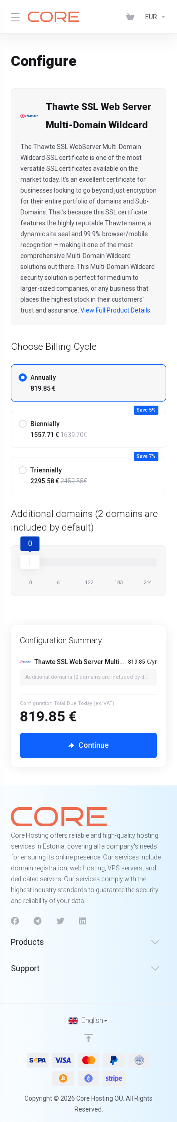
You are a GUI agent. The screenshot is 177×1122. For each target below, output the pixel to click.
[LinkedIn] (83, 921)
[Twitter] (60, 921)
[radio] (23, 377)
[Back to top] (88, 1038)
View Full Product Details (114, 310)
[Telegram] (37, 921)
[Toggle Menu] (13, 17)
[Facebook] (15, 921)
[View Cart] (132, 17)
